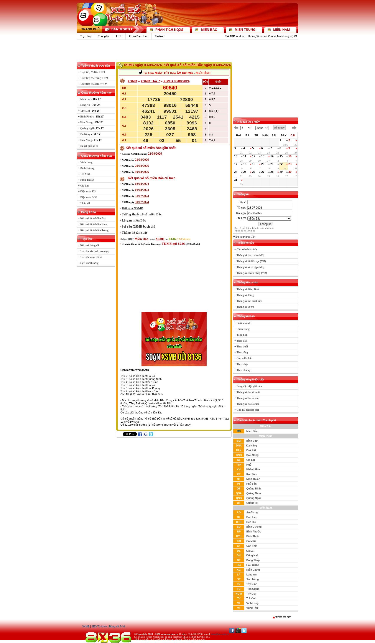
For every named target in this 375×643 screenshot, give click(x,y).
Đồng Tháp (253, 560)
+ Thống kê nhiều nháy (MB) (250, 272)
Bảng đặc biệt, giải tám (249, 386)
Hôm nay (279, 127)
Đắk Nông (252, 455)
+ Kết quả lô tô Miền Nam (92, 224)
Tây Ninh (251, 584)
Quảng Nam (253, 493)
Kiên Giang (253, 569)
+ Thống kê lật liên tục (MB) (250, 261)
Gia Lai (250, 459)
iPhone (251, 36)
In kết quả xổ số (89, 145)
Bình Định (252, 440)
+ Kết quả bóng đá (88, 245)
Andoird (240, 36)
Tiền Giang (252, 588)
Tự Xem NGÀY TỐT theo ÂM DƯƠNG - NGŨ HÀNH (176, 73)
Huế (248, 464)
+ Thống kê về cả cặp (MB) (249, 267)
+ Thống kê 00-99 (244, 306)
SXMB (85, 626)
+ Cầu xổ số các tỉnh (245, 249)
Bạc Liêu (251, 517)
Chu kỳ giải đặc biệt (248, 409)
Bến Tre (251, 522)
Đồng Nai (252, 555)
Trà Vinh (251, 598)
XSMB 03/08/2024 (176, 81)
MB (239, 431)
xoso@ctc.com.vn (220, 634)
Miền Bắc (252, 431)
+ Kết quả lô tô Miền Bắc (92, 218)
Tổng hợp (242, 334)
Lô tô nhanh (243, 323)
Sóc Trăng (252, 579)
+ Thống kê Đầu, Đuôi (246, 289)
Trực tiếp (85, 36)
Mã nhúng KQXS (287, 36)
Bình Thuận (253, 536)
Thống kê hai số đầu (248, 398)
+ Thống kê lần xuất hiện (248, 300)
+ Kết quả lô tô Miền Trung (93, 230)
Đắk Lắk (251, 450)
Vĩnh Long (252, 603)
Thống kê (103, 36)
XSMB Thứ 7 (150, 81)
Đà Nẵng (251, 445)
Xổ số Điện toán (138, 36)
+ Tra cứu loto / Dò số (90, 257)
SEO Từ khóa (99, 626)
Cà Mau (251, 541)
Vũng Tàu (252, 608)
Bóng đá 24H (117, 626)
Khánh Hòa (253, 469)
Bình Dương (254, 526)
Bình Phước (253, 531)
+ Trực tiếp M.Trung (90, 77)
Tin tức (159, 36)
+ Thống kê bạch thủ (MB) (249, 255)
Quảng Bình (253, 488)
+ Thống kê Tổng (244, 295)
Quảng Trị (252, 502)
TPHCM (251, 593)
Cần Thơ (251, 545)
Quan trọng (243, 329)
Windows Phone (266, 36)
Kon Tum (251, 474)
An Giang (252, 512)
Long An (251, 574)
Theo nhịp (242, 364)
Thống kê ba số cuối (248, 403)
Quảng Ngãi (253, 498)
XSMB (132, 81)
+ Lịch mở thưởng (88, 262)
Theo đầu (242, 340)
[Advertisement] (187, 50)
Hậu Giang (252, 565)
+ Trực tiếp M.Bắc (88, 72)
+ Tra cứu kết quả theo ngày (94, 251)
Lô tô (119, 36)
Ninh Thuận (253, 479)
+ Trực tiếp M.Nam (89, 83)
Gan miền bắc (244, 358)
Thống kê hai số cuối (248, 392)
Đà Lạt (250, 550)
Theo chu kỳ (243, 370)
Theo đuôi (242, 346)
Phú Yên (251, 483)
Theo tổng (242, 352)
